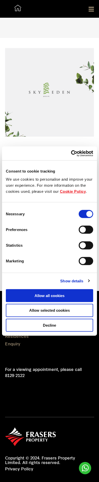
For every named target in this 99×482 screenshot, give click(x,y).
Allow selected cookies (49, 310)
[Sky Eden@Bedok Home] (17, 7)
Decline (49, 325)
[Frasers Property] (30, 436)
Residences (17, 337)
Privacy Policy (19, 469)
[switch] (86, 229)
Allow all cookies (49, 295)
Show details (71, 281)
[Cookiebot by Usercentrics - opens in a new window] (71, 153)
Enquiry (12, 344)
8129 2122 (15, 376)
